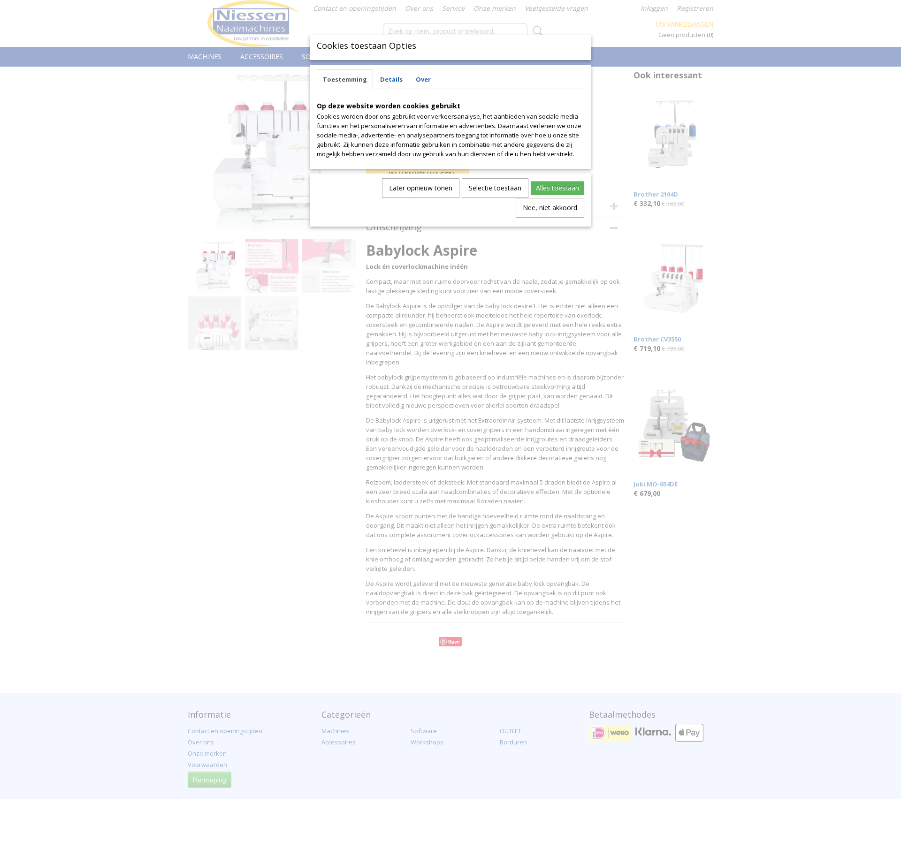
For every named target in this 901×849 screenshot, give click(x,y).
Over (423, 79)
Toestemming (345, 79)
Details (391, 79)
